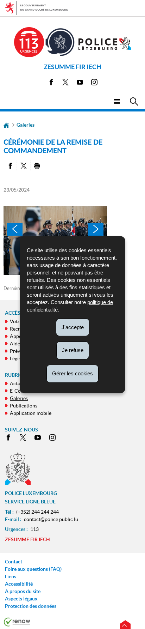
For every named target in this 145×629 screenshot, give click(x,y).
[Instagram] (94, 83)
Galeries (25, 125)
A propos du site (22, 591)
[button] (117, 101)
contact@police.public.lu (51, 519)
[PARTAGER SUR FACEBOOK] (10, 165)
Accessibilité (19, 584)
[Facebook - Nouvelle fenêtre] (51, 83)
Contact (13, 561)
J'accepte (73, 327)
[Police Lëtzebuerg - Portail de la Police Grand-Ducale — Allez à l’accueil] (104, 43)
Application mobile (30, 413)
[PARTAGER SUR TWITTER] (23, 165)
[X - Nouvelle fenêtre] (65, 83)
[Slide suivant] (95, 229)
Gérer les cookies (72, 373)
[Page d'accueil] (6, 125)
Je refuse (72, 350)
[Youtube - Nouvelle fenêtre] (80, 83)
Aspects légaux (21, 598)
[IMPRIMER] (37, 165)
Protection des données (30, 606)
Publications (23, 406)
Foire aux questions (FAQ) (33, 569)
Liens (10, 576)
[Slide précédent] (15, 229)
